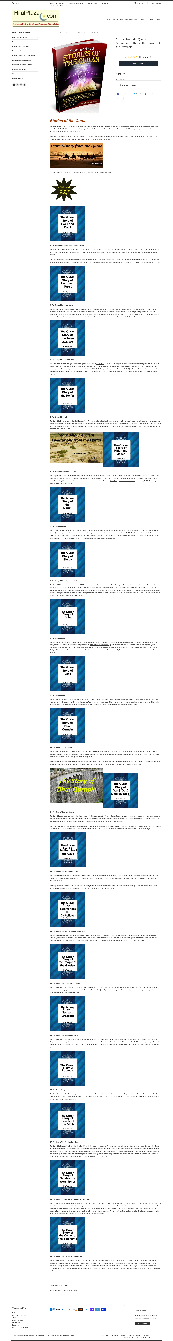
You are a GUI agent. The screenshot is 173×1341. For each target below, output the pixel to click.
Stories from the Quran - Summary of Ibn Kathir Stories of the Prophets (78, 33)
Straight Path (71, 647)
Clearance (15, 74)
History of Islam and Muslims (59, 1285)
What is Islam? (17, 1322)
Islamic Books (92, 3)
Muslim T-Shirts (17, 78)
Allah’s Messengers (133, 366)
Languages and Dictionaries (25, 60)
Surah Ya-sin (100, 364)
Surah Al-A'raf (87, 1039)
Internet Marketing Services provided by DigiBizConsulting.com (55, 1335)
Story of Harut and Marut (60, 309)
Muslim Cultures (17, 1320)
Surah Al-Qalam (87, 987)
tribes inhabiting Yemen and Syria (100, 645)
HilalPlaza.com (29, 1335)
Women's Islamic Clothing (76, 3)
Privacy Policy (16, 1325)
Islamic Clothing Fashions (20, 1327)
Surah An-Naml (74, 585)
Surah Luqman (70, 1094)
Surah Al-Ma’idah (117, 249)
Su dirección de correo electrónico (146, 1315)
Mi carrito (141, 3)
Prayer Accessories (25, 42)
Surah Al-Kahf (85, 875)
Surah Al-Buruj (79, 1146)
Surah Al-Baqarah (75, 699)
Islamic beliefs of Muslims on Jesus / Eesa (63, 1290)
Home (14, 1313)
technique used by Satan (143, 309)
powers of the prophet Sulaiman (110, 312)
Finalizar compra (155, 3)
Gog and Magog (116, 816)
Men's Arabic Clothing (57, 3)
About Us (15, 1317)
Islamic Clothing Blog (19, 1315)
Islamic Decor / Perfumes (25, 46)
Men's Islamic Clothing (25, 37)
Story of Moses (57, 476)
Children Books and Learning (25, 65)
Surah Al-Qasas (89, 530)
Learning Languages (19, 69)
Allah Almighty (134, 423)
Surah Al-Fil (87, 1260)
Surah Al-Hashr (91, 1203)
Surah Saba (72, 642)
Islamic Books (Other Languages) (25, 55)
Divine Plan (113, 481)
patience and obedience (127, 481)
